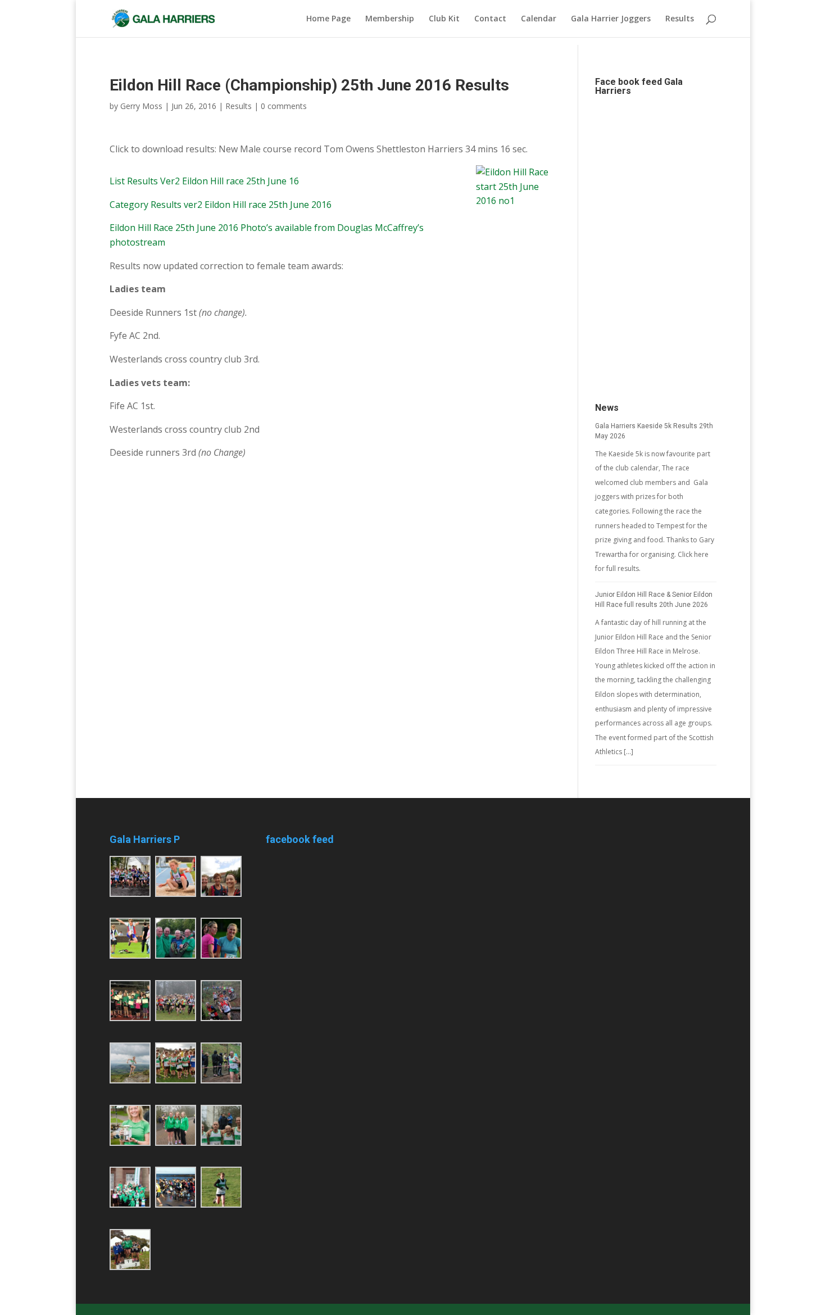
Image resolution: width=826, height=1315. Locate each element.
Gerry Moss (141, 106)
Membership (389, 19)
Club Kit (444, 19)
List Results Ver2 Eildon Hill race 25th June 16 (204, 181)
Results (679, 19)
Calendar (538, 19)
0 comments (284, 106)
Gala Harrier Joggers (611, 19)
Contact (490, 19)
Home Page (328, 19)
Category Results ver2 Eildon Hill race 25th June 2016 (221, 204)
